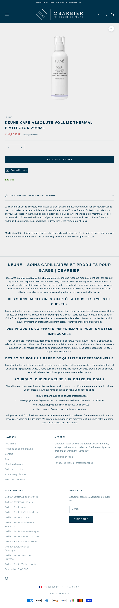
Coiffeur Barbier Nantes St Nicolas (22, 537)
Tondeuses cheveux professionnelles (74, 463)
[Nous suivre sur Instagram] (6, 578)
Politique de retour (14, 469)
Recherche (10, 444)
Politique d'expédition (16, 480)
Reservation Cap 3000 (16, 569)
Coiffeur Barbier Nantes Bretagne (22, 531)
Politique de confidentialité (19, 449)
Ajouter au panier (59, 159)
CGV (7, 459)
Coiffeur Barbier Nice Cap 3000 (21, 542)
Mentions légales (14, 464)
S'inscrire (81, 519)
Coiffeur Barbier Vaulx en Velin (20, 564)
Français (72, 587)
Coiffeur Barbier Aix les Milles (20, 502)
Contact (9, 454)
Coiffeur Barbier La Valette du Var (22, 512)
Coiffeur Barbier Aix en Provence (21, 497)
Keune (8, 117)
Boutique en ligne (64, 457)
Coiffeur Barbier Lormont (17, 517)
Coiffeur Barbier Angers (17, 507)
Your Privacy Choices (15, 474)
